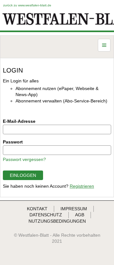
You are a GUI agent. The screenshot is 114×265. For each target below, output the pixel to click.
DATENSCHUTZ (45, 214)
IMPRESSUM (73, 208)
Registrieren (82, 186)
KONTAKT (37, 208)
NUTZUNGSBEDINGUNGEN (57, 221)
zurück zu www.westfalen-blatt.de (27, 5)
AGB (79, 214)
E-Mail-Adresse (19, 121)
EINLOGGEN (23, 175)
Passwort (13, 141)
